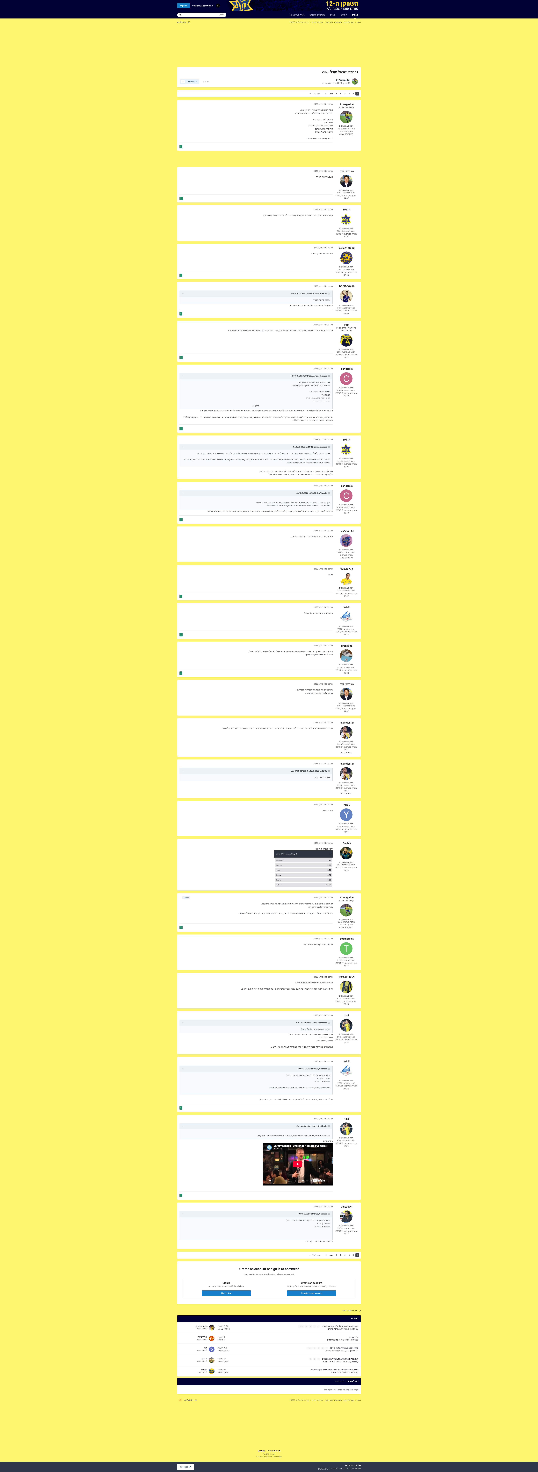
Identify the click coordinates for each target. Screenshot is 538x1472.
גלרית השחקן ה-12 (297, 15)
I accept (184, 1467)
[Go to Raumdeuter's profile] (346, 732)
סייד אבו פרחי (352, 1337)
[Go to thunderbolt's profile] (346, 948)
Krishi (347, 607)
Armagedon (344, 80)
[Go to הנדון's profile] (346, 340)
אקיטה (352, 1329)
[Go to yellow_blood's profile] (346, 257)
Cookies (261, 1450)
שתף (205, 81)
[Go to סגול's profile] (211, 1349)
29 (309, 1348)
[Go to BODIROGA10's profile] (346, 296)
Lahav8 (204, 1370)
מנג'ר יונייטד (202, 1337)
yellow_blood (347, 247)
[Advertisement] (310, 47)
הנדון (347, 324)
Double (347, 843)
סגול (205, 1348)
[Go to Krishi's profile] (346, 617)
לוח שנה (344, 15)
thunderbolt (347, 938)
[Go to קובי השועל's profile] (346, 579)
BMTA (346, 209)
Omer (355, 1340)
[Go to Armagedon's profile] (355, 81)
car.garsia (347, 368)
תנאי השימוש (323, 1468)
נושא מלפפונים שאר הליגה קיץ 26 (343, 1348)
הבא (331, 94)
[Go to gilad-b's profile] (211, 1360)
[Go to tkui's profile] (346, 1025)
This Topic (191, 15)
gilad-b (204, 1359)
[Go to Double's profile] (346, 853)
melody (355, 1362)
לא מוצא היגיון (347, 977)
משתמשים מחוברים (317, 15)
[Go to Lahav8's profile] (211, 1371)
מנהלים (333, 15)
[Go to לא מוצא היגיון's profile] (346, 987)
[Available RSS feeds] (180, 1400)
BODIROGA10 (346, 286)
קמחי (353, 1372)
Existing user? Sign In (203, 6)
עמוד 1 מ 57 (315, 94)
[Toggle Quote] (328, 293)
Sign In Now (226, 1293)
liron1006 (346, 645)
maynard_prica (201, 1326)
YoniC (346, 804)
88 (301, 1326)
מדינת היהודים (328, 83)
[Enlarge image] (303, 869)
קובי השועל (346, 569)
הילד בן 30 (347, 1206)
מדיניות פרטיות (274, 1450)
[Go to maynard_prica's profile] (211, 1327)
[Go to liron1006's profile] (346, 655)
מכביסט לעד (347, 171)
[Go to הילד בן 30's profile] (346, 1216)
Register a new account (311, 1293)
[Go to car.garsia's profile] (346, 378)
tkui (347, 1015)
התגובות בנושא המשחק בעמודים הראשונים (339, 1359)
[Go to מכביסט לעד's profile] (346, 181)
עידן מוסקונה (347, 530)
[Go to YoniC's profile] (346, 814)
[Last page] (326, 94)
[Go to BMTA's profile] (346, 219)
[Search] (180, 15)
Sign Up (183, 5)
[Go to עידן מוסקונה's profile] (346, 540)
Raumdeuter (347, 722)
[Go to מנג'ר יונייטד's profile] (211, 1338)
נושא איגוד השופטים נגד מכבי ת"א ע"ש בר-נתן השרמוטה (334, 1370)
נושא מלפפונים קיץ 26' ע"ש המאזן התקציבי (339, 1326)
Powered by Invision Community (269, 1457)
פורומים (355, 15)
